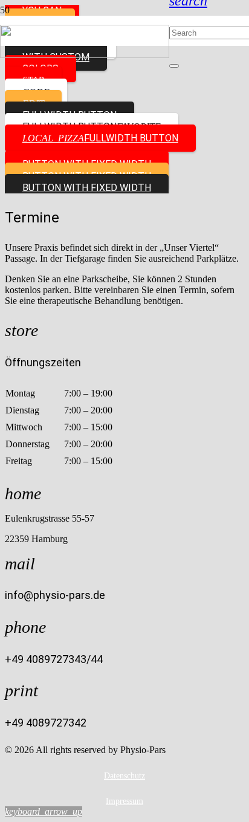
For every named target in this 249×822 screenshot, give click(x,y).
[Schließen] (174, 66)
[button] (43, 811)
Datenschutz (124, 775)
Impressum (124, 801)
